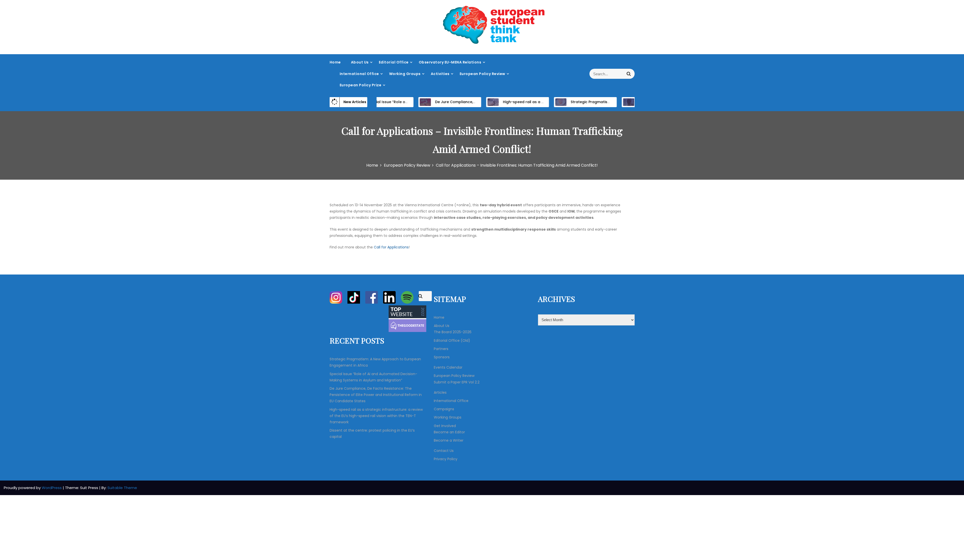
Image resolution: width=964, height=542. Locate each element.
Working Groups (405, 73)
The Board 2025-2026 (452, 331)
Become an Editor (449, 432)
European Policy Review (482, 73)
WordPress (52, 487)
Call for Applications (391, 247)
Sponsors (442, 357)
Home (335, 62)
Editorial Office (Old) (452, 340)
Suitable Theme (122, 487)
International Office (359, 73)
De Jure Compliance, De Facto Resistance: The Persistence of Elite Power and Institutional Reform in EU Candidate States (376, 394)
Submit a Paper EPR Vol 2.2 (456, 382)
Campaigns (444, 409)
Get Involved (445, 425)
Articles (440, 392)
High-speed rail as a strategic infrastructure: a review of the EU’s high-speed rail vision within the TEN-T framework (376, 416)
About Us (360, 62)
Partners (441, 348)
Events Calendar (448, 367)
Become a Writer (448, 440)
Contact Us (444, 450)
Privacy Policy (445, 458)
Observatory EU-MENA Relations (450, 62)
